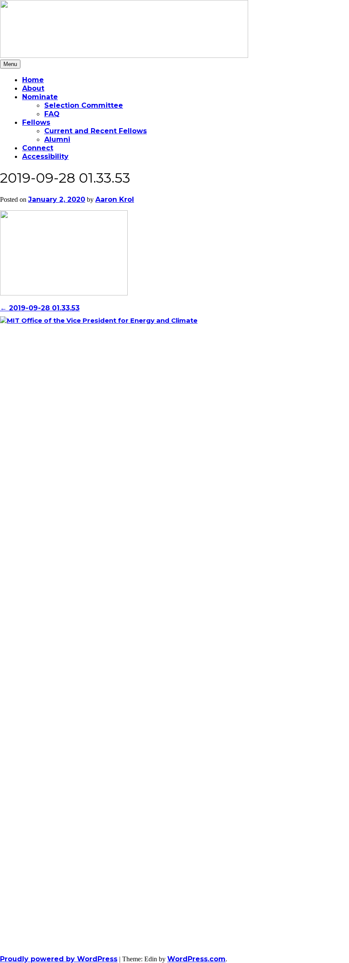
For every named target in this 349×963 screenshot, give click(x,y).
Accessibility (45, 156)
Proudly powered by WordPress (58, 959)
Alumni (57, 139)
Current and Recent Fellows (95, 131)
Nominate (40, 97)
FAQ (52, 114)
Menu (10, 64)
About (33, 88)
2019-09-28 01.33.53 (40, 308)
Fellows (36, 122)
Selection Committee (83, 105)
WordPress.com (196, 959)
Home (33, 80)
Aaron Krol (114, 199)
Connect (37, 148)
